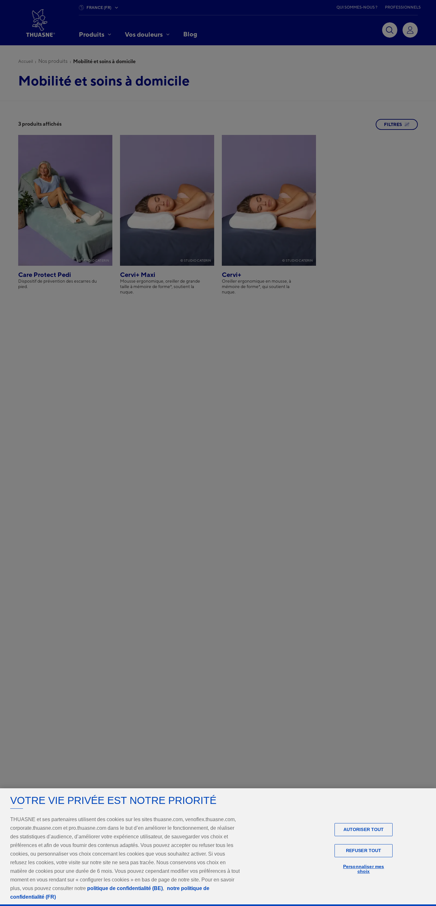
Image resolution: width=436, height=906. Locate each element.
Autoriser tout (363, 829)
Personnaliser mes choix (363, 869)
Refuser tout (363, 850)
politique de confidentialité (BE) (125, 888)
